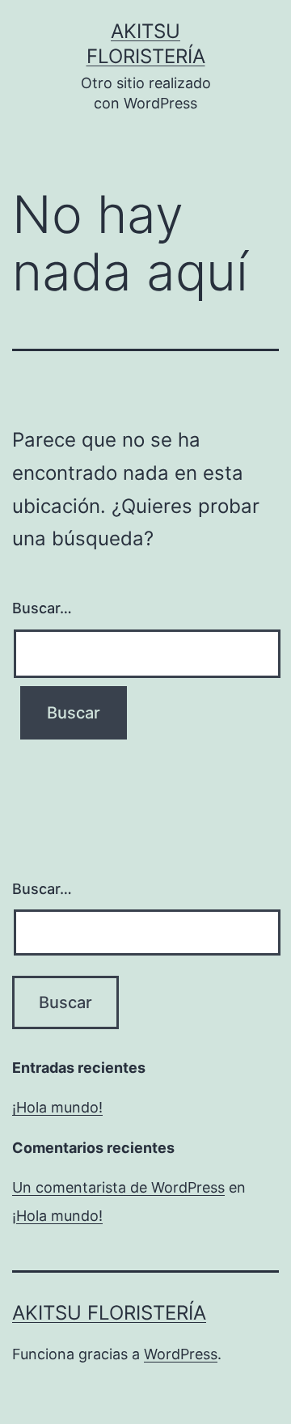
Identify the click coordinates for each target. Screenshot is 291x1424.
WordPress (180, 1354)
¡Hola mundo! (57, 1107)
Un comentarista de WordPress (118, 1187)
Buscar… (42, 608)
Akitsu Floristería (109, 1312)
